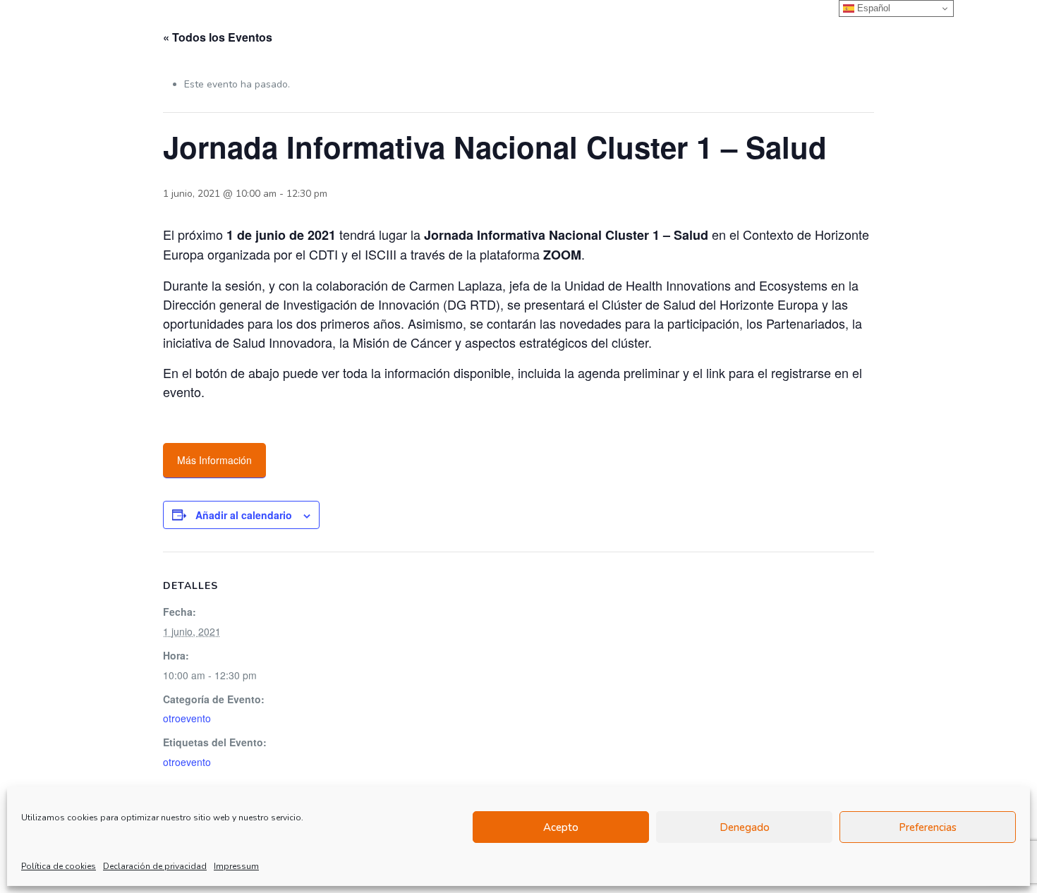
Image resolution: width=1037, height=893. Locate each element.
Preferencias (928, 827)
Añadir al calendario (243, 515)
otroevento (187, 718)
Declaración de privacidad (155, 866)
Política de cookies (58, 866)
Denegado (745, 827)
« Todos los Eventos (217, 37)
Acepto (560, 827)
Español (872, 8)
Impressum (236, 866)
